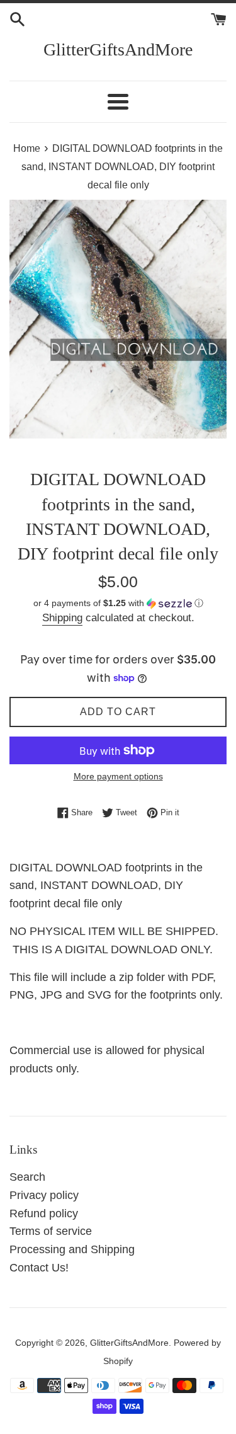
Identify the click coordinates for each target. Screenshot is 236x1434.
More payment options (118, 776)
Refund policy (43, 1213)
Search (27, 1177)
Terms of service (50, 1231)
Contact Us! (39, 1267)
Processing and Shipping (72, 1249)
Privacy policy (44, 1195)
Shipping (62, 618)
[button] (118, 603)
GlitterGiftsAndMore (118, 49)
